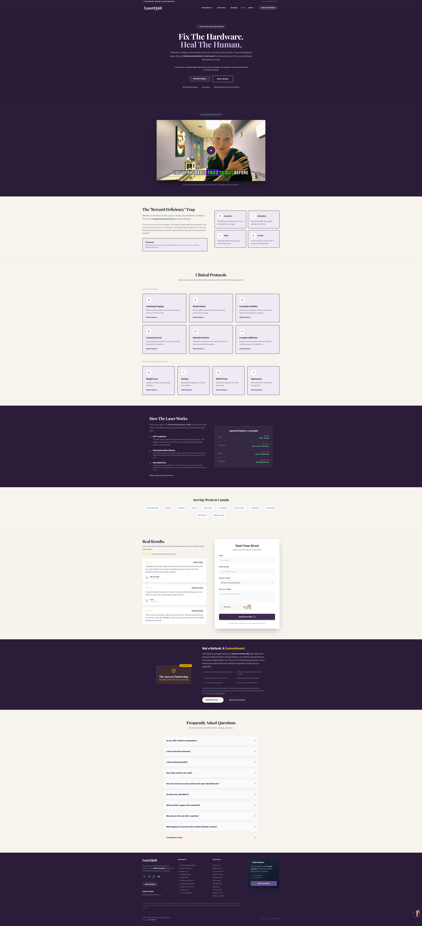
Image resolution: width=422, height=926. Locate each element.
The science (206, 87)
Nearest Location (224, 578)
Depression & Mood (186, 881)
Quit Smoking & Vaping (187, 865)
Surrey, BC (216, 887)
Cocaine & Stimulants (187, 887)
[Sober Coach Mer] (154, 876)
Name (221, 556)
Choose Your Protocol (237, 700)
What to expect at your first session (226, 87)
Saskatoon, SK (217, 884)
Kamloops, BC (217, 877)
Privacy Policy (264, 919)
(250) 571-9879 (147, 891)
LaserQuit (149, 860)
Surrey (194, 508)
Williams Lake (219, 515)
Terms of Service (275, 919)
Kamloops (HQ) (152, 508)
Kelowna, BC (217, 881)
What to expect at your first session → (162, 475)
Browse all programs (190, 87)
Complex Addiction (186, 893)
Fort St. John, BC (218, 871)
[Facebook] (144, 876)
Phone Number (224, 567)
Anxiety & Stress (185, 874)
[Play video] (211, 150)
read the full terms (219, 693)
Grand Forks (270, 508)
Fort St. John (239, 508)
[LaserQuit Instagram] (149, 876)
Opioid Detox (184, 890)
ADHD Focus (184, 877)
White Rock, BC (217, 893)
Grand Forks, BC (218, 874)
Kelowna (181, 508)
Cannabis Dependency (187, 884)
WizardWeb (152, 920)
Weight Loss (184, 871)
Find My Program (268, 8)
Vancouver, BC (217, 890)
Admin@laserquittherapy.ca (151, 895)
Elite (243, 8)
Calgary (168, 508)
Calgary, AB (216, 865)
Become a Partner (264, 883)
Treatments (206, 8)
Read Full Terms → (213, 700)
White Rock (202, 515)
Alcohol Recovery (186, 868)
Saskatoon (223, 508)
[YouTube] (158, 876)
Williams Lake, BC (218, 896)
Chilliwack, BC (217, 868)
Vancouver (208, 508)
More (250, 8)
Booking (234, 8)
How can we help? (225, 589)
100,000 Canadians (159, 868)
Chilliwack (255, 508)
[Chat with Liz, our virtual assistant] (416, 913)
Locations (221, 8)
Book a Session (222, 79)
